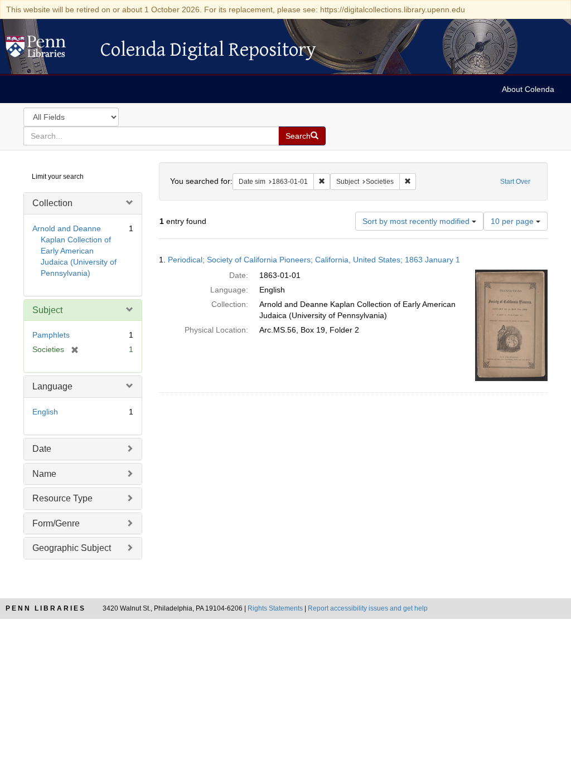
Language (52, 386)
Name (44, 474)
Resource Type (62, 498)
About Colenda (528, 89)
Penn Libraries (46, 608)
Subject (47, 310)
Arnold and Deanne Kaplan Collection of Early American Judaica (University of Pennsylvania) (74, 250)
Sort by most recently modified (417, 221)
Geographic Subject (71, 548)
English (45, 411)
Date (41, 448)
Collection (52, 203)
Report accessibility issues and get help (368, 608)
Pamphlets (51, 334)
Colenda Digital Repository (47, 50)
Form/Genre (56, 523)
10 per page (513, 221)
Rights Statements (275, 608)
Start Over (515, 182)
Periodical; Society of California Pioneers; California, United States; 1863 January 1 (314, 259)
